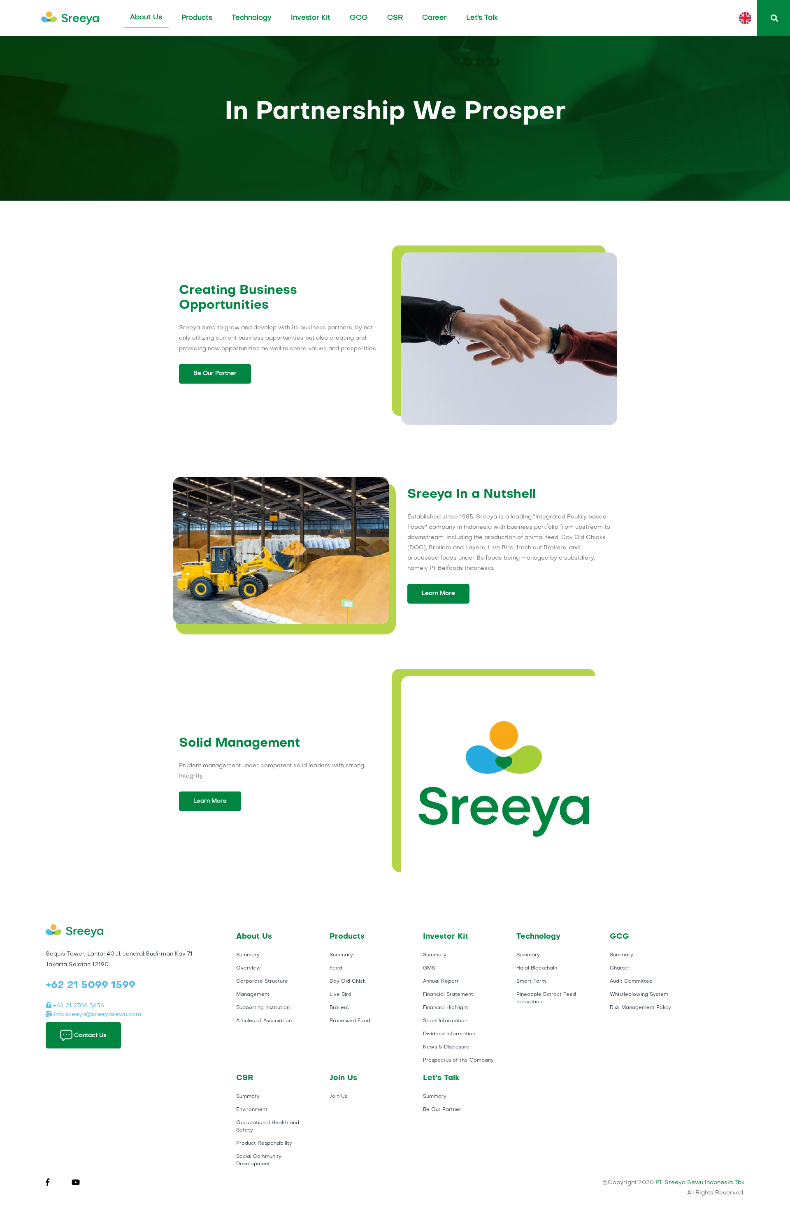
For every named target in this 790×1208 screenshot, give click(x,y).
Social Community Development (258, 1160)
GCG (359, 17)
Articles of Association (264, 1020)
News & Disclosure (446, 1047)
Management (253, 994)
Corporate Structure (262, 981)
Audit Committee (631, 981)
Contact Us (89, 1035)
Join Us (338, 1096)
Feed (336, 968)
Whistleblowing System (639, 994)
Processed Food (350, 1020)
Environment (251, 1109)
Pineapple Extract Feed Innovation (546, 998)
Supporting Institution (263, 1007)
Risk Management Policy (640, 1007)
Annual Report (441, 981)
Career (434, 17)
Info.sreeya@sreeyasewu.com (96, 1014)
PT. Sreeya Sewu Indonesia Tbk (699, 1182)
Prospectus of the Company (458, 1060)
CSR (395, 17)
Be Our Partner (215, 373)
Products (196, 17)
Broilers (339, 1007)
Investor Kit (310, 17)
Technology (252, 17)
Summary (248, 955)
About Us (146, 17)
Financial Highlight (445, 1007)
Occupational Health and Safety (267, 1126)
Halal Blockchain (536, 968)
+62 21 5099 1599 (90, 985)
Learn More (438, 593)
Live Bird (340, 994)
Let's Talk (482, 17)
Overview (248, 968)
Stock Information (445, 1020)
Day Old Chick (347, 981)
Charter (620, 968)
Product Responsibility (264, 1143)
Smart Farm (531, 981)
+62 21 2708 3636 (77, 1006)
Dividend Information (449, 1034)
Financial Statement (448, 994)
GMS (429, 968)
